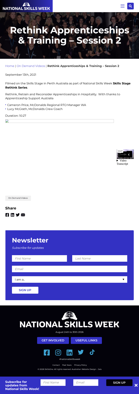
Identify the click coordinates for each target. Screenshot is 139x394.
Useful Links (86, 340)
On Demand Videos (31, 66)
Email (23, 215)
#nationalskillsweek (69, 359)
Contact (56, 365)
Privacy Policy (80, 365)
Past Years (66, 365)
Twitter (18, 215)
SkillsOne (49, 369)
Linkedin (12, 215)
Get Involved (53, 340)
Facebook (7, 215)
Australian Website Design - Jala (87, 369)
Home (9, 66)
